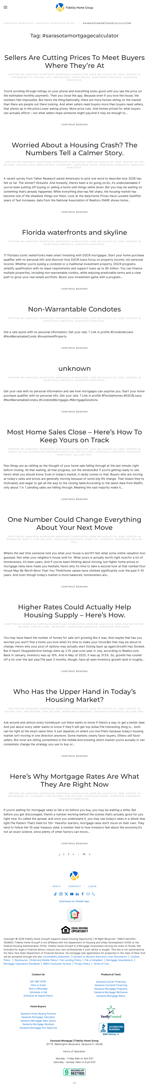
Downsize (14, 539)
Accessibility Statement (56, 956)
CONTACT (75, 886)
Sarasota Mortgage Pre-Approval (38, 1027)
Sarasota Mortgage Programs (110, 988)
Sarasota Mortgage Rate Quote (38, 1020)
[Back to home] (74, 7)
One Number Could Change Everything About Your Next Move (75, 523)
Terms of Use (102, 963)
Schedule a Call (38, 992)
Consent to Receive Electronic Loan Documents (100, 956)
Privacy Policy (82, 963)
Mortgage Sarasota (107, 77)
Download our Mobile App (74, 901)
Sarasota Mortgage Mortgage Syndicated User (60, 74)
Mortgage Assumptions (119, 960)
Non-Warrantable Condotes (74, 309)
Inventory (64, 165)
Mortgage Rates (86, 165)
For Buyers (61, 77)
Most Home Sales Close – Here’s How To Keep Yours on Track (74, 436)
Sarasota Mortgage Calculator (38, 1017)
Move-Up (91, 539)
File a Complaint (94, 960)
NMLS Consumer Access (57, 963)
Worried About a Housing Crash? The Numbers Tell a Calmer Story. (75, 149)
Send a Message (38, 988)
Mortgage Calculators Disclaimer (22, 963)
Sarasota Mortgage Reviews (38, 1024)
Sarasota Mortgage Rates (110, 995)
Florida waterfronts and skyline (74, 232)
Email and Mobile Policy (44, 960)
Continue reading (74, 124)
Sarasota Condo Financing (111, 981)
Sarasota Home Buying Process (38, 1013)
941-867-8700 (38, 981)
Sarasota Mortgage (90, 244)
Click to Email (38, 985)
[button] (5, 7)
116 (84, 854)
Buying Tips (42, 77)
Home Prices (81, 77)
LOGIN (92, 886)
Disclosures (21, 960)
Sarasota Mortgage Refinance (111, 992)
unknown (74, 368)
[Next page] (90, 854)
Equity (27, 539)
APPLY (57, 886)
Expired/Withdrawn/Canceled (51, 452)
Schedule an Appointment (38, 995)
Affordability (22, 77)
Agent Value (17, 452)
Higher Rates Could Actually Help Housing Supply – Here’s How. (74, 611)
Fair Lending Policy (70, 960)
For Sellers (26, 165)
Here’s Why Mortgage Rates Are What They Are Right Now (74, 780)
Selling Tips (82, 454)
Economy (37, 796)
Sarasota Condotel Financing (111, 985)
